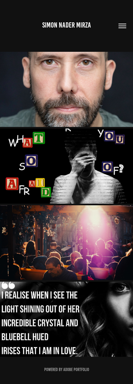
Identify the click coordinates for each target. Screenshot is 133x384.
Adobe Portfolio (76, 369)
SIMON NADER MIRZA (66, 25)
